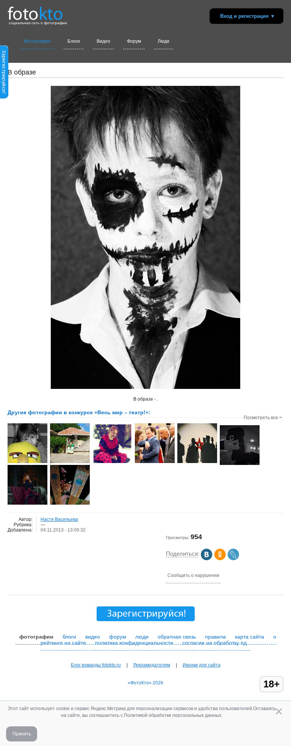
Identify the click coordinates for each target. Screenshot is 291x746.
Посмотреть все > (263, 417)
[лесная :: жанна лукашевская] (27, 504)
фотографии (36, 637)
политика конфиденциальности (134, 643)
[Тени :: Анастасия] (197, 462)
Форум (134, 41)
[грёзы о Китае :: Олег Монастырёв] (70, 504)
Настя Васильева (59, 519)
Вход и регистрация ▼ (247, 16)
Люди (163, 41)
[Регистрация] (4, 97)
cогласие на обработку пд (214, 643)
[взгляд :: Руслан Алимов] (240, 464)
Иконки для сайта (202, 665)
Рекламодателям (151, 665)
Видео (103, 41)
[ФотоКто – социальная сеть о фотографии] (35, 10)
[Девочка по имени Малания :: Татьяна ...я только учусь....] (27, 462)
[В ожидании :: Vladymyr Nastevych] (70, 462)
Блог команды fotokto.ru (96, 665)
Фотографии (37, 41)
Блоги (73, 41)
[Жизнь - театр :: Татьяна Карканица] (112, 462)
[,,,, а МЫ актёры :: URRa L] (155, 462)
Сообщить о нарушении (193, 575)
